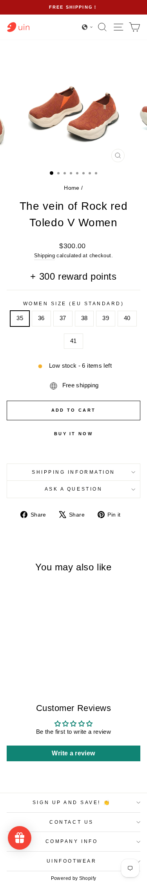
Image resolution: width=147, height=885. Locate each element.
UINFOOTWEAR (72, 860)
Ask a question (73, 488)
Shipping (44, 255)
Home (71, 188)
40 (127, 318)
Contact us (71, 822)
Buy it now (73, 433)
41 (73, 341)
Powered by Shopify (73, 878)
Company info (71, 841)
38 (84, 318)
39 (105, 318)
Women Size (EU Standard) (73, 303)
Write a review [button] (73, 753)
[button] (87, 27)
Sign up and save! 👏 (72, 802)
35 (19, 318)
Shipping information (73, 472)
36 (41, 318)
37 (63, 318)
